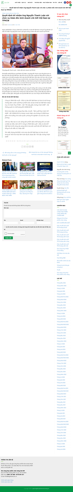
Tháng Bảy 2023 (61, 337)
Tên (5, 220)
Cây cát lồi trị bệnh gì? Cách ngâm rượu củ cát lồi (64, 201)
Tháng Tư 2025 (61, 290)
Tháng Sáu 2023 (61, 340)
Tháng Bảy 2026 (61, 284)
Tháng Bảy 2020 (61, 437)
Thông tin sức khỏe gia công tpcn (10, 13)
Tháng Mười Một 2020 (63, 426)
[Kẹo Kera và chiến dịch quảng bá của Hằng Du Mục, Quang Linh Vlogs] (27, 184)
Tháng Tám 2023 (61, 334)
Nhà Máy (30, 2)
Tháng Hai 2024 (61, 317)
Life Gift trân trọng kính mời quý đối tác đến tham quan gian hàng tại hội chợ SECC (44, 191)
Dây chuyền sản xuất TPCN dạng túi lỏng (63, 232)
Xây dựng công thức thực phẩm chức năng (63, 275)
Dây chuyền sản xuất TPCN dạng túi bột (63, 228)
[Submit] (69, 154)
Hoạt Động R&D (47, 2)
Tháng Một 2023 (61, 354)
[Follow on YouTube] (70, 2)
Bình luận (6, 208)
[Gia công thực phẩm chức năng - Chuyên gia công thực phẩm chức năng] (5, 2)
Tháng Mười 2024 (61, 301)
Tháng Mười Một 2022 (63, 359)
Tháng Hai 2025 (61, 295)
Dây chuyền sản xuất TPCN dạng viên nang (63, 242)
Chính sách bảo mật (6, 483)
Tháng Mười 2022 (61, 362)
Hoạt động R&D (61, 259)
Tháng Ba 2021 (61, 415)
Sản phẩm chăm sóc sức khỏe (64, 263)
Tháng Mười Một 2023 (63, 326)
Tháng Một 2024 (61, 320)
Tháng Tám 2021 (61, 401)
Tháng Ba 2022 (61, 381)
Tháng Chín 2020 (61, 431)
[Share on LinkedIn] (32, 146)
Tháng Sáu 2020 (61, 439)
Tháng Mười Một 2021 (63, 392)
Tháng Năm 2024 (61, 312)
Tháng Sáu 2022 (61, 373)
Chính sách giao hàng (7, 481)
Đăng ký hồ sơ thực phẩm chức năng (62, 220)
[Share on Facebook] (22, 146)
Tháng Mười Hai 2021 (62, 390)
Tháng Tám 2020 (61, 434)
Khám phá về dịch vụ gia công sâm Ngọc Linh (64, 167)
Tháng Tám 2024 (61, 304)
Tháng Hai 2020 (61, 451)
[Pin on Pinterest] (30, 146)
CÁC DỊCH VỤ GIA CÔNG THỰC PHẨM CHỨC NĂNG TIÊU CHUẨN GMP (62, 214)
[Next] (69, 130)
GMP (63, 22)
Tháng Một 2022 (61, 387)
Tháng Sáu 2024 (61, 309)
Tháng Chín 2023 (61, 331)
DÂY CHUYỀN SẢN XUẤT (63, 224)
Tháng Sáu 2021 (61, 406)
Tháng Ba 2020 (61, 448)
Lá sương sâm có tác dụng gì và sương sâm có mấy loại (64, 175)
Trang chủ (4, 7)
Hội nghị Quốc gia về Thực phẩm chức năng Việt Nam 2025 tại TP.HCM (44, 173)
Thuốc (58, 271)
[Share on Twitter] (25, 146)
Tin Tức (55, 2)
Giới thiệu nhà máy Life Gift (63, 255)
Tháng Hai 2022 (61, 384)
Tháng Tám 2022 (61, 367)
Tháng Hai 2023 (61, 351)
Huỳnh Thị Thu (60, 163)
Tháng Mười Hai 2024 (62, 298)
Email (21, 220)
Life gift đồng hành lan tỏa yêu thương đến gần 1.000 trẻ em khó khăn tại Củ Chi (27, 173)
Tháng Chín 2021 (61, 398)
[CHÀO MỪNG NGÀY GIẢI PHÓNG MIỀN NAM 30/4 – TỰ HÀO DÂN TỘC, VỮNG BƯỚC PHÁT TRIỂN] (10, 184)
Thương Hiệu (38, 2)
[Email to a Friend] (27, 146)
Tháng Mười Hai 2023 (62, 323)
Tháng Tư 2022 (61, 378)
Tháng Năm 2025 (61, 287)
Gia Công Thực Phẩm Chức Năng (63, 251)
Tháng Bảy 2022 (61, 370)
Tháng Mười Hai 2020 (62, 423)
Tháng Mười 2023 (61, 329)
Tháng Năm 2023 (61, 342)
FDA (60, 22)
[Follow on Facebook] (65, 2)
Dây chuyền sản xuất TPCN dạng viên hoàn (63, 237)
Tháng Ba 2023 (61, 348)
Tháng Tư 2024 (61, 315)
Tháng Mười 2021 (61, 395)
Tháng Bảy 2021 (61, 403)
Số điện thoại (40, 220)
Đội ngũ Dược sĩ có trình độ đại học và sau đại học (64, 45)
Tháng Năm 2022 (61, 376)
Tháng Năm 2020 (61, 442)
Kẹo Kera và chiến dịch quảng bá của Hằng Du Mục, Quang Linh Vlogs (26, 191)
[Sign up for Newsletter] (71, 5)
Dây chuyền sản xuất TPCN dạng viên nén (63, 246)
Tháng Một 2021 (61, 420)
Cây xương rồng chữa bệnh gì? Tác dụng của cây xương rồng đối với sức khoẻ (64, 183)
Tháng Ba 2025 (61, 293)
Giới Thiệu (18, 2)
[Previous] (59, 130)
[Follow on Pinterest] (67, 2)
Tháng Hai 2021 (61, 417)
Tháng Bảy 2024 (61, 306)
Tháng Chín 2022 (61, 365)
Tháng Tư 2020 (61, 445)
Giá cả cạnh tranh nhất (64, 29)
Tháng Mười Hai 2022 (62, 356)
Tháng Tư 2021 (61, 412)
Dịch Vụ (24, 2)
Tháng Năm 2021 (61, 409)
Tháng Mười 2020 (61, 428)
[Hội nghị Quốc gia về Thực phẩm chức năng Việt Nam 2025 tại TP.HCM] (45, 166)
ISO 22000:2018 (63, 24)
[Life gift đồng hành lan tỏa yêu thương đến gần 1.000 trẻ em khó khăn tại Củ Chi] (27, 166)
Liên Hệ (60, 2)
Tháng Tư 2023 (61, 345)
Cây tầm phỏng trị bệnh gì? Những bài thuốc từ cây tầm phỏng (63, 192)
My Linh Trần (17, 24)
